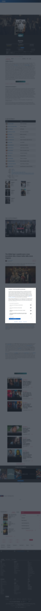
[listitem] (20, 303)
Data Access (20, 321)
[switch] (30, 305)
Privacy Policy (25, 321)
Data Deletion (16, 321)
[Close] (34, 289)
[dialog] (20, 305)
